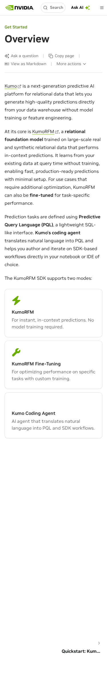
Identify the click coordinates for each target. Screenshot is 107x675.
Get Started (16, 27)
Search (56, 7)
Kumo (11, 86)
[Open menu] (102, 8)
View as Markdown (28, 63)
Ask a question (24, 55)
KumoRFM (43, 131)
